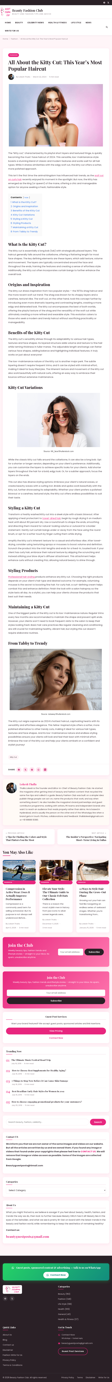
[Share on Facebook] (18, 769)
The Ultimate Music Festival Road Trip (31, 1060)
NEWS (88, 22)
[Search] (106, 27)
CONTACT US (88, 1151)
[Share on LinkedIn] (45, 769)
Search (98, 1122)
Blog (5, 1339)
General (62, 1314)
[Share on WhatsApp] (38, 769)
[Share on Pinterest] (32, 769)
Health (61, 1309)
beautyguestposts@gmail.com (27, 1236)
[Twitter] (108, 3)
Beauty (19, 22)
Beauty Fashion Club (27, 10)
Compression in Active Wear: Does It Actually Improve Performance (18, 894)
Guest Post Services (73, 1351)
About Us (7, 1334)
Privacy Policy (9, 1360)
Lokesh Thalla (24, 77)
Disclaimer (8, 1350)
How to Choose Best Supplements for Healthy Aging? (39, 1070)
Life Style (76, 22)
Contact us (8, 1344)
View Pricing (56, 1031)
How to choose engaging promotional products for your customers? (47, 1101)
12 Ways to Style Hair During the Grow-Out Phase (92, 892)
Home (8, 22)
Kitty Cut (13, 757)
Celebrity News (35, 22)
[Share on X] (25, 769)
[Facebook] (104, 3)
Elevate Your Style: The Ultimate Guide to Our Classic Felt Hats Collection (55, 894)
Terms (80, 1377)
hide (26, 197)
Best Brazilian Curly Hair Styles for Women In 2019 (38, 1091)
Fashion (14, 39)
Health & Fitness (57, 22)
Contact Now (56, 1038)
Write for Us (12, 30)
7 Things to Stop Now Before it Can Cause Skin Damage (40, 1080)
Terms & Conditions (12, 1365)
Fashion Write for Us (12, 1355)
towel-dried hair (51, 518)
